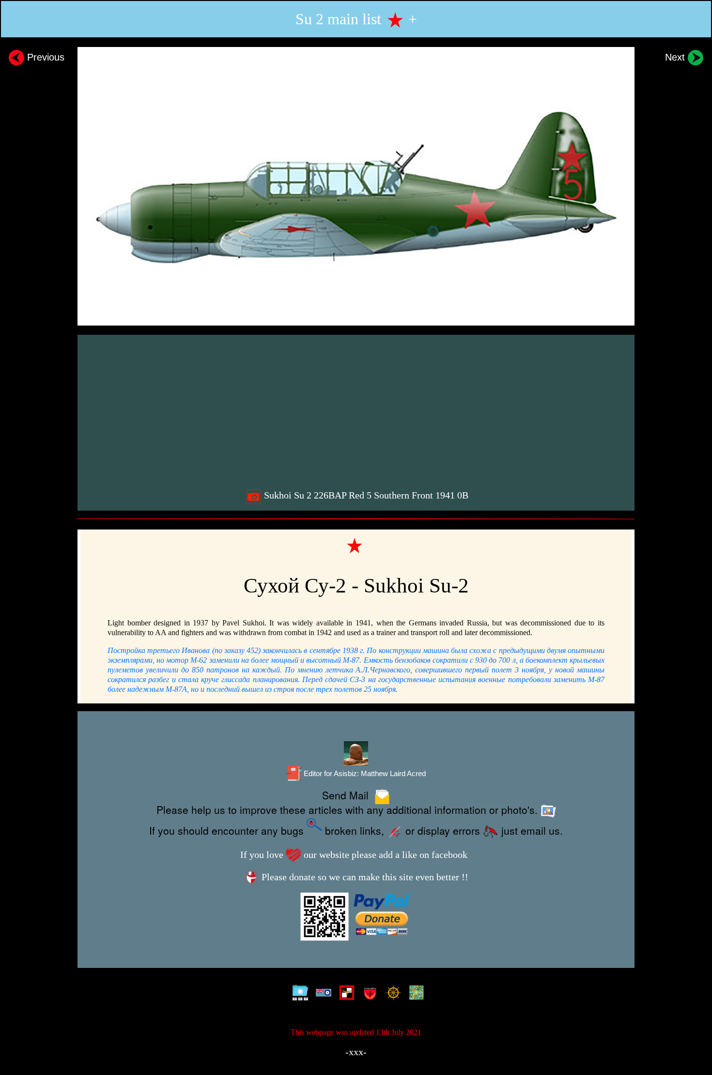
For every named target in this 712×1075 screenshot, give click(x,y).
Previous (44, 57)
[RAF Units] (321, 994)
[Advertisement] (357, 410)
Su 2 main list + (356, 19)
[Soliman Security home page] (367, 994)
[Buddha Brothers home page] (391, 994)
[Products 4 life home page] (414, 994)
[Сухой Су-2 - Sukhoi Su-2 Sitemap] (298, 994)
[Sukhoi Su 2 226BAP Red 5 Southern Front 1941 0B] (356, 186)
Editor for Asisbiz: (364, 774)
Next (676, 57)
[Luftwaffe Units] (344, 994)
